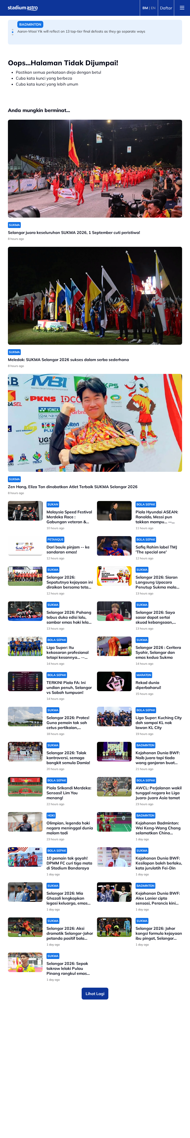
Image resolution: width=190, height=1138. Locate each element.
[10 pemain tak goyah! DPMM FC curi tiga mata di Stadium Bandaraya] (25, 857)
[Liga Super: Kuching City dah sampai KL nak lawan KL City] (114, 716)
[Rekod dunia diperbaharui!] (114, 681)
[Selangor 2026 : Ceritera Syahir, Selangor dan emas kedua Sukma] (114, 646)
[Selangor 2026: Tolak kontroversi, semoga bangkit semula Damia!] (25, 751)
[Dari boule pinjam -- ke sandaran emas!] (25, 546)
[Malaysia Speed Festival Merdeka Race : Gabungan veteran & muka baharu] (25, 511)
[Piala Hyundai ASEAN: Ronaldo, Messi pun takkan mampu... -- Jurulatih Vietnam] (114, 511)
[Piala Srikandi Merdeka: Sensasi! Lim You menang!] (25, 787)
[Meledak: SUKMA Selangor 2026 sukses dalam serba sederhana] (95, 296)
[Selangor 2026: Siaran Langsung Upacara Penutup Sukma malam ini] (114, 576)
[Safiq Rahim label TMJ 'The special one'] (114, 546)
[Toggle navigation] (182, 8)
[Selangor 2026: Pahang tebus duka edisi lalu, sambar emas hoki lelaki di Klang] (25, 611)
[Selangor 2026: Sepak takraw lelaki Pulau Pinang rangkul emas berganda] (25, 962)
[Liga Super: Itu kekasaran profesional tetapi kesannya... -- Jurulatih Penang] (25, 646)
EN (153, 8)
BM (145, 8)
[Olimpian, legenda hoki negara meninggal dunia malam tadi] (25, 822)
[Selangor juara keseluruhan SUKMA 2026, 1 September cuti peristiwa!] (95, 169)
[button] (12, 29)
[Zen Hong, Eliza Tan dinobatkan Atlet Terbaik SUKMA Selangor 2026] (95, 423)
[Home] (23, 8)
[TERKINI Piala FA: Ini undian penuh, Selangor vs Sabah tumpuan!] (25, 681)
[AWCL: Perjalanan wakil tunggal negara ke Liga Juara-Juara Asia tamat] (114, 787)
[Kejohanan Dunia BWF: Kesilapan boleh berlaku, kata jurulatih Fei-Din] (114, 857)
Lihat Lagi (95, 993)
